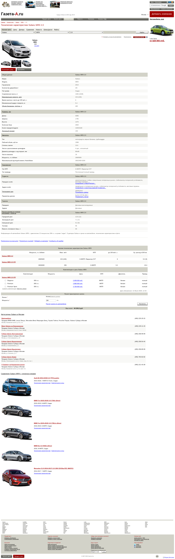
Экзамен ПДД (102, 19)
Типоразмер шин (7, 191)
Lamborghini (87, 523)
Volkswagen (127, 532)
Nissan (106, 524)
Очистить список (21, 288)
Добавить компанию (162, 14)
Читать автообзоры (96, 546)
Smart (126, 524)
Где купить (21, 69)
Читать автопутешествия (97, 548)
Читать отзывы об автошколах (55, 545)
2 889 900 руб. (78, 283)
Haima (44, 532)
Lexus (85, 525)
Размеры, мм (6, 112)
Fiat (44, 524)
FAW (44, 522)
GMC (44, 530)
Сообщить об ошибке (56, 241)
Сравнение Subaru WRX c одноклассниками (18, 374)
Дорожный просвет (8, 131)
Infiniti (64, 526)
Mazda (85, 531)
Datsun (24, 530)
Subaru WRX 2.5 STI (9, 262)
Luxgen (86, 529)
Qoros (105, 529)
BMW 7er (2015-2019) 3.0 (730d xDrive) (47, 400)
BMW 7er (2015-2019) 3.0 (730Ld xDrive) (47, 423)
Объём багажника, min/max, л (12, 106)
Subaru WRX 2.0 (7, 256)
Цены (15, 30)
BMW (3, 528)
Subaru (17, 22)
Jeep (64, 531)
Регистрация (158, 2)
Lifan (85, 526)
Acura (3, 522)
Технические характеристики (42, 383)
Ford (44, 525)
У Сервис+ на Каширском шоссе (13, 364)
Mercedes (86, 532)
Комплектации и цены (57, 383)
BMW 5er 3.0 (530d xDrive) (43, 446)
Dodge (24, 531)
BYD (3, 532)
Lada (85, 522)
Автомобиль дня (157, 19)
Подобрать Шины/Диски (10, 550)
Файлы (56, 30)
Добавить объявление (166, 8)
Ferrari (44, 523)
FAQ (144, 538)
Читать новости (95, 545)
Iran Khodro (66, 528)
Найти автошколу (52, 544)
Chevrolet (25, 525)
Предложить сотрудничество (141, 539)
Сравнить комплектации (9, 288)
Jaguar (65, 530)
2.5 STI (36, 46)
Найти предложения (9, 544)
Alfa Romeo (5, 523)
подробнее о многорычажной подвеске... (90, 188)
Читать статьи (94, 544)
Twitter (137, 544)
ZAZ (146, 523)
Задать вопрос (138, 538)
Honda (65, 524)
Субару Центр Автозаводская (12, 334)
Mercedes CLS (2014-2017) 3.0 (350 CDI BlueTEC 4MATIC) (53, 468)
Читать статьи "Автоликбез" (55, 549)
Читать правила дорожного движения (57, 546)
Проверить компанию (96, 538)
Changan (25, 523)
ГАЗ (146, 525)
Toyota (126, 531)
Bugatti (4, 530)
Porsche (106, 528)
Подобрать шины (81, 192)
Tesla (126, 530)
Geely (44, 528)
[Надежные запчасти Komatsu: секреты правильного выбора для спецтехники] (6, 7)
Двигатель (5, 135)
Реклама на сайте (138, 540)
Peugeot (106, 526)
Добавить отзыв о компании (55, 539)
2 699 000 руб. (78, 280)
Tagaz (126, 529)
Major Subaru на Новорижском (12, 326)
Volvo (146, 522)
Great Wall (45, 531)
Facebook (138, 545)
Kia (64, 532)
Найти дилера (8, 546)
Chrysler (25, 526)
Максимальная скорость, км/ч (12, 97)
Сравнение (30, 30)
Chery (24, 524)
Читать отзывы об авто (10, 545)
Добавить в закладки (41, 241)
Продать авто (46, 19)
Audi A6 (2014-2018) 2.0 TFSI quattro (46, 378)
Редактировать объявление (11, 539)
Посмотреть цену (6, 69)
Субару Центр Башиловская (12, 341)
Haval (64, 522)
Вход (152, 2)
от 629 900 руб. (157, 41)
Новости (79, 19)
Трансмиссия (6, 165)
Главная (3, 22)
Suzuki (126, 528)
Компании (91, 19)
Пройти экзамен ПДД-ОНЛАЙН (56, 548)
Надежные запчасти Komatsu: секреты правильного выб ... (17, 3)
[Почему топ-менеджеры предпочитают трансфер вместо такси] (30, 7)
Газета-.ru (12, 14)
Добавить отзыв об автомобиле (112, 37)
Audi (3, 525)
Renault (106, 531)
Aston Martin (5, 524)
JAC (64, 529)
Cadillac (25, 522)
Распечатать (127, 37)
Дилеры (21, 30)
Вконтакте (138, 547)
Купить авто (57, 19)
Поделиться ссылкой (26, 241)
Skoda (126, 523)
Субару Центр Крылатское (11, 349)
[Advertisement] (74, 504)
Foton (44, 526)
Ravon (105, 530)
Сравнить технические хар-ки (12, 549)
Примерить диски (81, 197)
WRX (22, 22)
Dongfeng (25, 532)
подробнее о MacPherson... (85, 183)
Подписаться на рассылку (9, 241)
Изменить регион (55, 296)
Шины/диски (48, 30)
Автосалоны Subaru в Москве (12, 314)
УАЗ (146, 526)
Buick (3, 531)
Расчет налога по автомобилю (56, 304)
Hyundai (65, 525)
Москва (143, 14)
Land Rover (87, 524)
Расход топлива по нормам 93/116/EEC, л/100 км (11, 212)
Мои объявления (155, 8)
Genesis (45, 529)
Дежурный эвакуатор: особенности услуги (66, 2)
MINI (105, 522)
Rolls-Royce (107, 532)
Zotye (146, 524)
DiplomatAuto (6, 318)
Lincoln (85, 528)
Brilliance (4, 529)
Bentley (4, 526)
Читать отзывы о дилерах (11, 548)
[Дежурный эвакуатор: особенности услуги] (55, 7)
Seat (126, 522)
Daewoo (25, 529)
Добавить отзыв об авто (54, 538)
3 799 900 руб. (78, 286)
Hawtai (65, 523)
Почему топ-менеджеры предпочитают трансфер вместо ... (41, 4)
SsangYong (127, 525)
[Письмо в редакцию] (167, 2)
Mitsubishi (106, 523)
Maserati (86, 530)
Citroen (24, 528)
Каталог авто (69, 19)
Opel (105, 525)
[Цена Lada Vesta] (162, 37)
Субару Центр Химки (9, 357)
